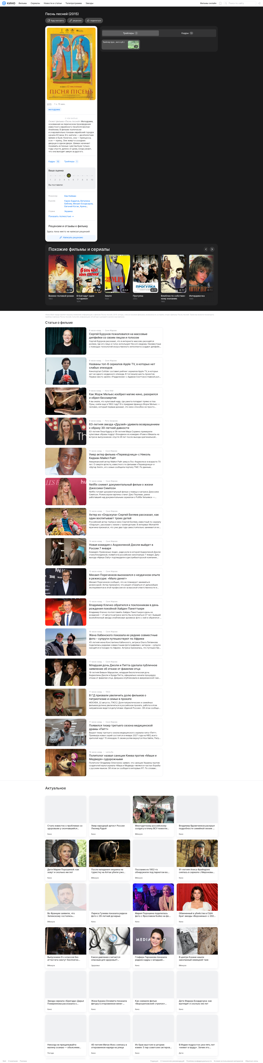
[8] (83, 179)
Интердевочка (197, 295)
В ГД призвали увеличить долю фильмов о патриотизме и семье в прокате (117, 697)
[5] (69, 179)
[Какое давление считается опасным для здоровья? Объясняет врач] (109, 947)
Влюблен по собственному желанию (173, 297)
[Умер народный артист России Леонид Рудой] (109, 816)
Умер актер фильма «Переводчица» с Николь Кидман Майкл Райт (119, 456)
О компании (13, 1061)
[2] (56, 179)
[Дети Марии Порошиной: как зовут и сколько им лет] (65, 860)
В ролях (51, 201)
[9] (87, 179)
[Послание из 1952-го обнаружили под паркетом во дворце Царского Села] (153, 860)
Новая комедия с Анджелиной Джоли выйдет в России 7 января (121, 546)
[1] (51, 179)
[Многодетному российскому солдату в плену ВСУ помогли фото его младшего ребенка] (153, 816)
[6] (74, 179)
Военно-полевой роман (61, 295)
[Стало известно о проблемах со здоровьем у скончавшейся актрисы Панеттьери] (65, 816)
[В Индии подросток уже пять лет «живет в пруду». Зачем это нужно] (197, 1035)
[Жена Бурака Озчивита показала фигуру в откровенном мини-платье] (109, 991)
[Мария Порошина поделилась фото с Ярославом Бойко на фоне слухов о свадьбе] (153, 903)
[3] (60, 179)
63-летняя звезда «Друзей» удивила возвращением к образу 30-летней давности (124, 426)
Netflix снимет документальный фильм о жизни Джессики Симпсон (121, 486)
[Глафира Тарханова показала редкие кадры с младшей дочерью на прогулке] (153, 947)
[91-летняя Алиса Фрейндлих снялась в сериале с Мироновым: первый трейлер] (197, 860)
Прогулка (138, 295)
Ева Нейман (70, 196)
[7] (78, 179)
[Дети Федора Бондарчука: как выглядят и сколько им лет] (197, 991)
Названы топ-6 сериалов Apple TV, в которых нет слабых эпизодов (122, 365)
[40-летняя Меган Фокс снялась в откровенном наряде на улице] (109, 1035)
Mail (4, 1061)
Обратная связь (251, 1061)
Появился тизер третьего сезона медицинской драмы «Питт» (121, 727)
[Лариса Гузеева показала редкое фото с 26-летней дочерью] (109, 903)
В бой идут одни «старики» (85, 297)
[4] (65, 179)
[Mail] (4, 3)
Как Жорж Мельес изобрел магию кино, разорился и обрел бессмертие (123, 396)
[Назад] (206, 249)
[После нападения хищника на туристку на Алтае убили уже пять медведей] (109, 860)
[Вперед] (212, 249)
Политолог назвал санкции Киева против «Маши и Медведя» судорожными (123, 757)
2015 (49, 104)
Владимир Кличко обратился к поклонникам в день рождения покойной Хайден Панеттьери (123, 606)
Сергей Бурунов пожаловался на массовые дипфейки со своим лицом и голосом (118, 335)
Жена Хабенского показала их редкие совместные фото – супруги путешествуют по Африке (123, 636)
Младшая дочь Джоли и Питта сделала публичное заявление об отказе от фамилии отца (123, 667)
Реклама (23, 1061)
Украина (68, 211)
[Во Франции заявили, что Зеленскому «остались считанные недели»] (65, 903)
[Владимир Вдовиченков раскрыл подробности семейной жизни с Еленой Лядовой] (197, 816)
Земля (108, 295)
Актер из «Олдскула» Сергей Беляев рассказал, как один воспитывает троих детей (124, 516)
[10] (92, 179)
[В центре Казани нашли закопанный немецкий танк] (197, 947)
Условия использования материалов (228, 1061)
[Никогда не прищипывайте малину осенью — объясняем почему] (65, 1035)
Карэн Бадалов (71, 201)
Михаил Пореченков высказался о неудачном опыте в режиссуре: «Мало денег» (124, 576)
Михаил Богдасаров (83, 203)
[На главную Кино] (10, 3)
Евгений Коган (71, 206)
